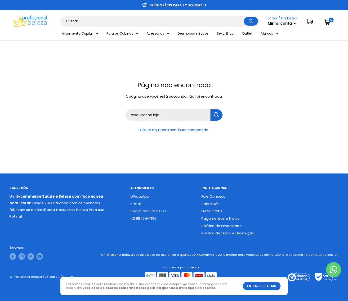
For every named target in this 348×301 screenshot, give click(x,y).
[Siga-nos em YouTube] (39, 256)
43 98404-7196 (143, 218)
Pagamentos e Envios (220, 218)
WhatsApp (139, 196)
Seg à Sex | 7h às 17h (148, 211)
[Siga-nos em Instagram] (21, 256)
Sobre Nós (210, 203)
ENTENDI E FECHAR (261, 286)
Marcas (267, 33)
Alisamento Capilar (77, 33)
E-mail (135, 203)
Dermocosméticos (193, 33)
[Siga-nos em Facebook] (12, 256)
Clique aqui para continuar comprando (174, 129)
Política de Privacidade (221, 225)
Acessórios (155, 33)
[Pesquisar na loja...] (216, 115)
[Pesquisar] (251, 21)
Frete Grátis (211, 211)
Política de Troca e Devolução (227, 233)
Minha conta (280, 23)
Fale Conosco (213, 196)
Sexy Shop (225, 33)
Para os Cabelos (120, 33)
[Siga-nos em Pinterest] (30, 256)
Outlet (247, 33)
